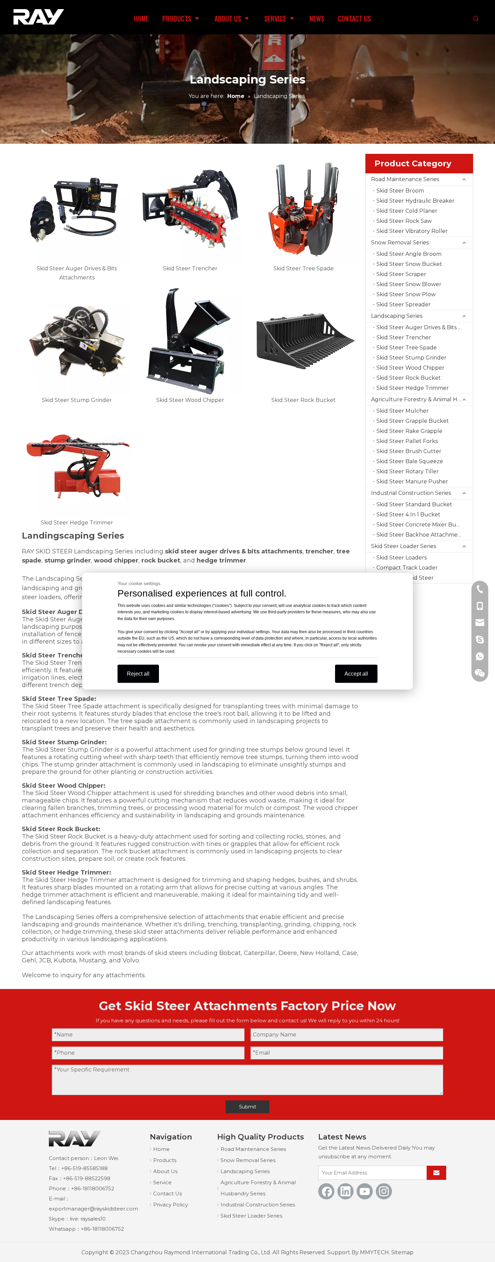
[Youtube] (365, 1191)
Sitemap (402, 1252)
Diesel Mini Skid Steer (405, 578)
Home (161, 1149)
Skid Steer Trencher (403, 337)
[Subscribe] (436, 1173)
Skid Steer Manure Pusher (412, 481)
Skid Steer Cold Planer (406, 211)
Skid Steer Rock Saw (404, 221)
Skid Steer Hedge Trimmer (412, 388)
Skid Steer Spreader (403, 304)
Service (162, 1182)
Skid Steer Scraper (401, 274)
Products (164, 1160)
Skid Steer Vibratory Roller (412, 231)
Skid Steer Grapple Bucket (412, 421)
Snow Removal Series (400, 242)
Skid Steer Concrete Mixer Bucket (422, 524)
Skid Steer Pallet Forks (407, 441)
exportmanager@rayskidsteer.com (93, 1208)
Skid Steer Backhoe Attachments (421, 535)
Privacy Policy (170, 1204)
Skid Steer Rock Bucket (408, 378)
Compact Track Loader (407, 568)
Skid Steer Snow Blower (408, 284)
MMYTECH (374, 1252)
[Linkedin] (345, 1191)
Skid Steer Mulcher (402, 411)
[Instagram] (384, 1191)
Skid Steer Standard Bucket (414, 504)
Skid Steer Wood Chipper (410, 368)
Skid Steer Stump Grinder (411, 357)
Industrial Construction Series (411, 493)
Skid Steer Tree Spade (406, 347)
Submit (247, 1107)
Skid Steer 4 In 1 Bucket (408, 514)
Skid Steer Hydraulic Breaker (415, 201)
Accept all (356, 673)
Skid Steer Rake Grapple (409, 431)
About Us (165, 1171)
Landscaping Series (396, 316)
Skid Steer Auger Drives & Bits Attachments (424, 327)
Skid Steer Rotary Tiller (407, 471)
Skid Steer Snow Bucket (409, 264)
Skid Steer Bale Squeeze (409, 461)
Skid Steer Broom (400, 190)
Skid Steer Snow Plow (406, 294)
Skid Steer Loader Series (403, 546)
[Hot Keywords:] (476, 19)
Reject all (138, 673)
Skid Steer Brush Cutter (408, 451)
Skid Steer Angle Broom (408, 254)
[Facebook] (326, 1191)
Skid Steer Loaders (401, 557)
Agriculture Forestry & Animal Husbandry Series (422, 399)
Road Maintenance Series (405, 179)
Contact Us (167, 1193)
